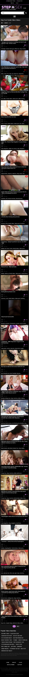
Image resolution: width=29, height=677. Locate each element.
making (22, 398)
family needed (5, 648)
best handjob (13, 373)
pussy (10, 423)
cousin (17, 323)
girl (15, 573)
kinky (2, 73)
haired (7, 48)
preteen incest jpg (18, 642)
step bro (14, 173)
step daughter (4, 523)
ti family (15, 640)
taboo (18, 623)
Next (18, 626)
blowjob (3, 323)
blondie (3, 398)
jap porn (13, 646)
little (7, 223)
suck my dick (23, 323)
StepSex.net (13, 674)
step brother (4, 173)
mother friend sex (18, 637)
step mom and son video (7, 644)
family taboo (9, 98)
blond (2, 598)
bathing (22, 298)
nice (2, 573)
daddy (2, 248)
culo (23, 173)
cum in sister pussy (6, 635)
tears (5, 73)
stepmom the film (15, 648)
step (20, 48)
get (13, 48)
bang (11, 623)
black (11, 448)
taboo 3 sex (19, 644)
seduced (14, 623)
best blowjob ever (5, 373)
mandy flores (24, 273)
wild (8, 448)
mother (24, 48)
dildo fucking (22, 98)
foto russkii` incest (6, 637)
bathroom (19, 473)
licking (6, 398)
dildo (4, 98)
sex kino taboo (5, 633)
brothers (22, 223)
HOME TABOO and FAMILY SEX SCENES (13, 9)
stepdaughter (8, 548)
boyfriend (18, 523)
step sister (3, 348)
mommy (3, 298)
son (2, 98)
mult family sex (5, 646)
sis (12, 73)
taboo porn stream (6, 642)
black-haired (4, 448)
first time (7, 248)
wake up (7, 273)
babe (22, 623)
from (24, 498)
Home (7, 662)
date (23, 123)
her (18, 48)
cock (7, 298)
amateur (7, 323)
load (15, 73)
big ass (18, 373)
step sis (10, 173)
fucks (5, 123)
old (6, 198)
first (11, 573)
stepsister (20, 73)
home (5, 598)
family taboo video (18, 498)
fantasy (3, 223)
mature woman (11, 198)
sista (20, 173)
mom (2, 123)
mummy (11, 498)
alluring (3, 423)
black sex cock (15, 633)
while (15, 48)
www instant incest (6, 650)
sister (8, 348)
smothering (15, 423)
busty (15, 148)
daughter (22, 148)
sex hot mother (17, 635)
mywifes (3, 198)
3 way (2, 473)
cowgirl (7, 623)
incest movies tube (6, 640)
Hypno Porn (20, 0)
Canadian (19, 646)
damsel (5, 573)
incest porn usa (23, 640)
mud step (23, 648)
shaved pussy (19, 198)
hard (11, 48)
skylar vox (11, 148)
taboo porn (15, 98)
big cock (3, 623)
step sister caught (19, 348)
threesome (12, 323)
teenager (3, 48)
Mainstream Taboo (11, 0)
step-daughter (4, 148)
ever (13, 573)
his (8, 73)
